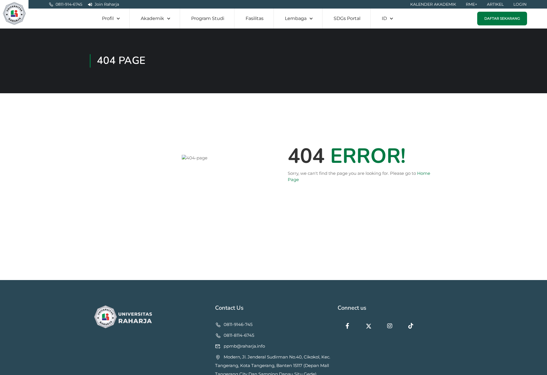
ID (384, 18)
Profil (108, 18)
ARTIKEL (495, 4)
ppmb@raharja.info (244, 346)
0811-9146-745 (238, 324)
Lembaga (296, 18)
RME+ (471, 4)
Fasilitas (255, 18)
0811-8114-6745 (239, 335)
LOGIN (519, 4)
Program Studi (207, 18)
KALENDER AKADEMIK (433, 4)
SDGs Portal (347, 18)
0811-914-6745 (69, 4)
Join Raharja (107, 4)
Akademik (152, 18)
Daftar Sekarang (502, 18)
